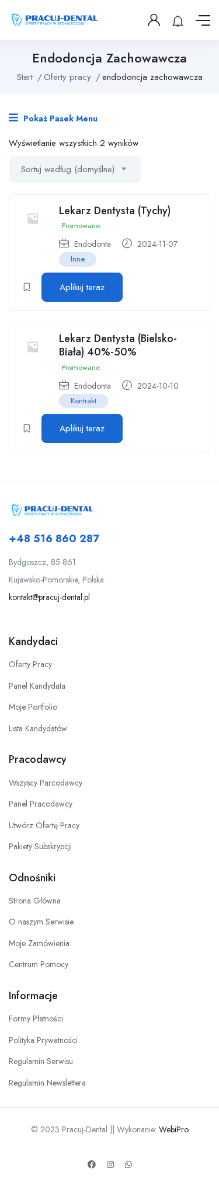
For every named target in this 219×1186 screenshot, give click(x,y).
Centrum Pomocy (38, 964)
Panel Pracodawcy (40, 804)
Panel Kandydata (37, 686)
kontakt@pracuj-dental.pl (49, 597)
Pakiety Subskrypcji (40, 846)
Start (25, 77)
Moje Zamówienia (39, 943)
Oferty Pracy (30, 664)
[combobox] (75, 169)
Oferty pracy (67, 77)
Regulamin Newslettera (47, 1083)
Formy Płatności (36, 1018)
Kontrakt (83, 400)
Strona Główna (35, 900)
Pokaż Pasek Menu (59, 118)
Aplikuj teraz (82, 287)
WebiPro (174, 1129)
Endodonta (92, 244)
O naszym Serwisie (41, 921)
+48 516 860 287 (54, 538)
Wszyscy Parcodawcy (45, 783)
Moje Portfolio (33, 707)
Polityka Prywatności (43, 1040)
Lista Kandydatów (38, 728)
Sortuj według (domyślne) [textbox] (67, 169)
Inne (78, 258)
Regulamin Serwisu (41, 1061)
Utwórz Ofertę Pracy (44, 825)
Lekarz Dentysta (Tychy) (115, 210)
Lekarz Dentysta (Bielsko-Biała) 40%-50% (118, 345)
